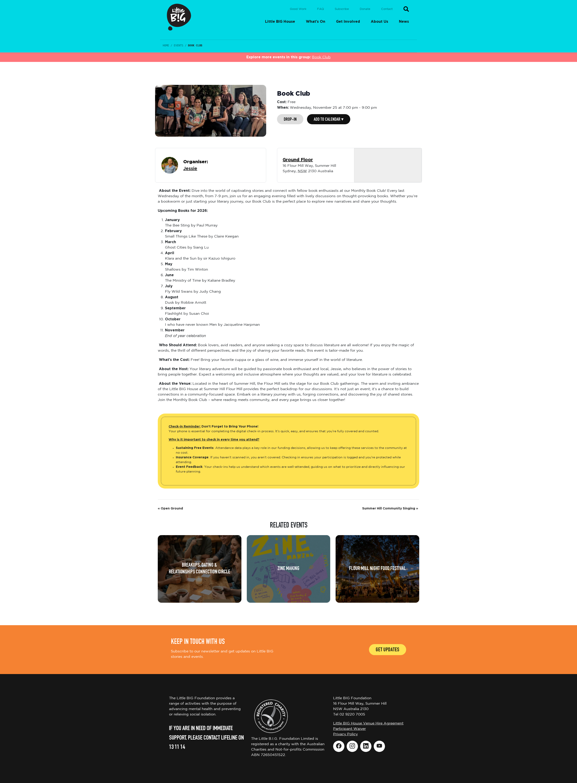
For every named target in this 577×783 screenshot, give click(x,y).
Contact (387, 9)
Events (178, 45)
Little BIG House (280, 21)
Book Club (321, 57)
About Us (379, 21)
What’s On (315, 21)
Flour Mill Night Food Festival (377, 569)
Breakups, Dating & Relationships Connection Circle (199, 569)
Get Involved (348, 21)
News (404, 21)
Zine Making (288, 569)
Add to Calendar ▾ (328, 120)
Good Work (298, 9)
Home (166, 45)
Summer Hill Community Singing (390, 508)
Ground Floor (298, 160)
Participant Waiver (349, 729)
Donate (365, 9)
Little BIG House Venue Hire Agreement (368, 723)
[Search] (406, 9)
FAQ (320, 9)
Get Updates (387, 650)
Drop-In (290, 120)
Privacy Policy (345, 734)
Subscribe (342, 9)
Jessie (190, 168)
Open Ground (170, 508)
